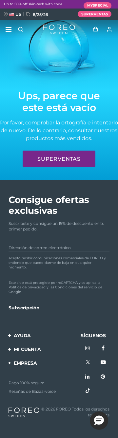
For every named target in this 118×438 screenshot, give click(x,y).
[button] (99, 420)
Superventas (59, 159)
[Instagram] (87, 348)
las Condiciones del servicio (73, 287)
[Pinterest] (103, 377)
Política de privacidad (27, 287)
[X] (87, 362)
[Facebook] (103, 348)
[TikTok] (87, 391)
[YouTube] (103, 362)
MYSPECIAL (97, 5)
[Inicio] (59, 29)
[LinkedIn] (87, 377)
